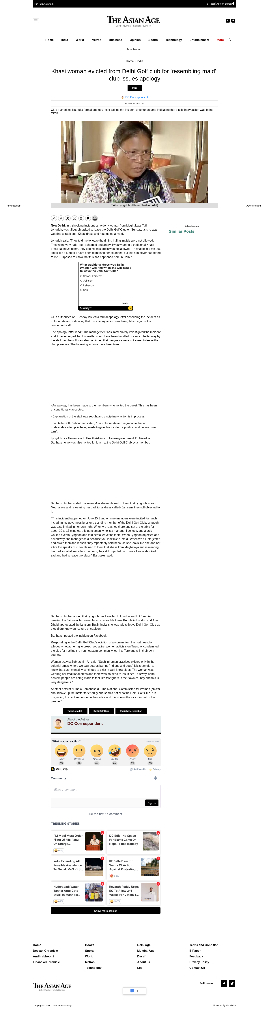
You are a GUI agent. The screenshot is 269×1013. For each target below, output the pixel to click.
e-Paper (211, 3)
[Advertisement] (106, 375)
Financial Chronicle (46, 962)
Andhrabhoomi (43, 956)
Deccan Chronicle (45, 950)
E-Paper (195, 950)
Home (49, 39)
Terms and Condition (203, 945)
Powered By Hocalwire (224, 1005)
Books (89, 945)
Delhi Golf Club (101, 711)
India (64, 39)
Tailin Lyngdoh (75, 711)
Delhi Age (144, 945)
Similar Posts (181, 231)
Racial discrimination (131, 711)
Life (139, 967)
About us (143, 962)
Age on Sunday (224, 3)
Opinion (135, 39)
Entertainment (199, 39)
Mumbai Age (145, 950)
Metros (96, 39)
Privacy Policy (199, 962)
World (80, 39)
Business (115, 39)
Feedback (196, 956)
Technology (173, 39)
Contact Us (197, 967)
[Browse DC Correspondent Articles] (58, 723)
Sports (153, 39)
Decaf (141, 956)
